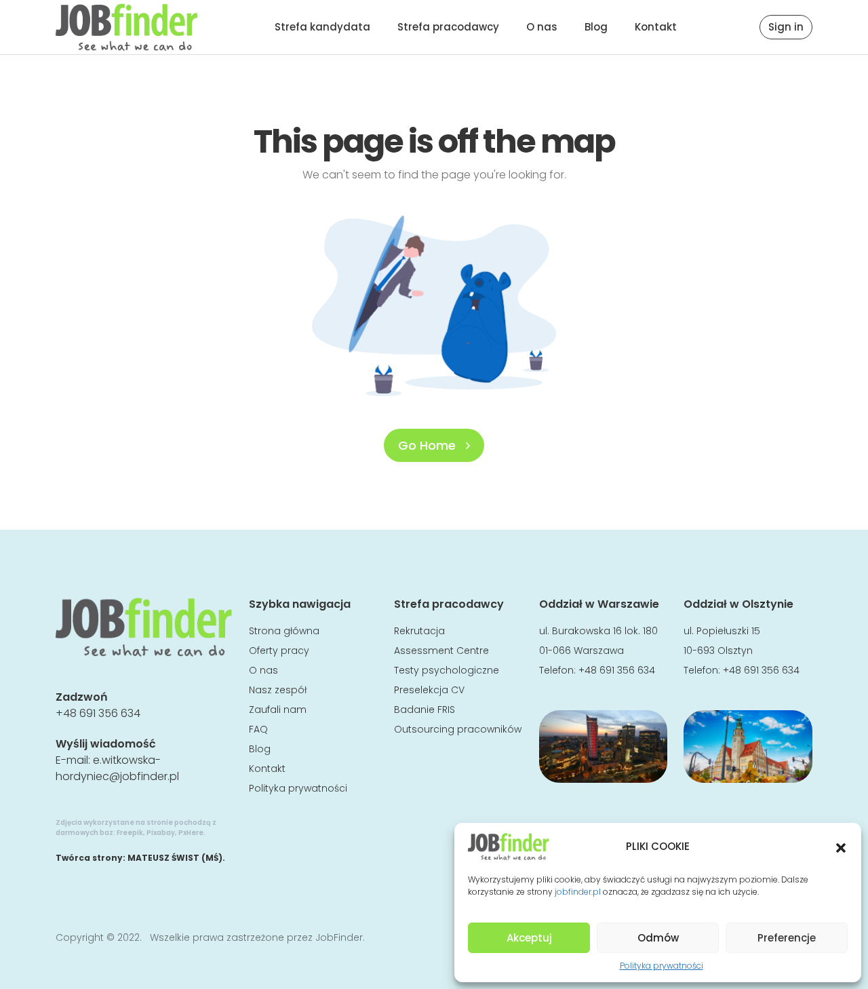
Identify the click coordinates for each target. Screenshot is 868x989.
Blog (596, 27)
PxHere (190, 833)
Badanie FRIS (424, 709)
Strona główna (284, 631)
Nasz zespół (278, 690)
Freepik (130, 833)
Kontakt (656, 27)
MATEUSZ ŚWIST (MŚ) (174, 858)
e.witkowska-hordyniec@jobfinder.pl (117, 768)
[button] (841, 846)
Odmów (658, 938)
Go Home (428, 445)
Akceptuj (529, 938)
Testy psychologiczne (446, 670)
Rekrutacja (419, 631)
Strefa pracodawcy (448, 27)
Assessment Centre (441, 650)
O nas (541, 27)
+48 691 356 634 (98, 713)
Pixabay (160, 833)
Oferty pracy (279, 650)
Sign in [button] (786, 27)
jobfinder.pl (578, 891)
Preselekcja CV (429, 690)
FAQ (258, 729)
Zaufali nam (278, 709)
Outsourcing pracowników (457, 729)
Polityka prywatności (661, 965)
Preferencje (786, 938)
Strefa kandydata (322, 27)
